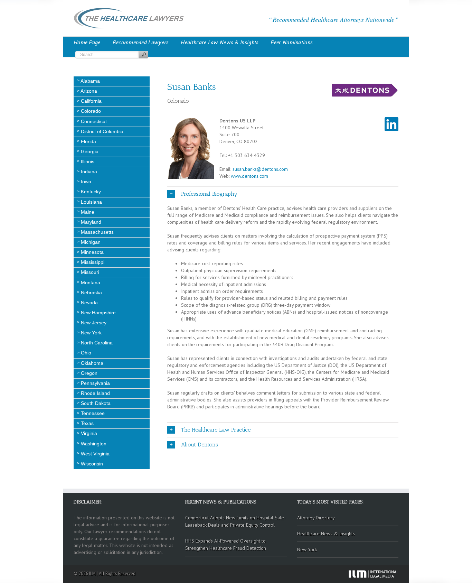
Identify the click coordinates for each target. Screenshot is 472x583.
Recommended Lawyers (141, 42)
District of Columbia (101, 131)
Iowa (85, 181)
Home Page (87, 42)
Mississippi (91, 262)
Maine (86, 212)
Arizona (88, 91)
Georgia (88, 151)
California (90, 101)
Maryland (90, 222)
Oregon (88, 373)
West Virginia (94, 453)
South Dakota (95, 403)
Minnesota (91, 252)
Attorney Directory (316, 518)
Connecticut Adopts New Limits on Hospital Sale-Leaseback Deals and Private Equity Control (235, 521)
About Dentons (199, 444)
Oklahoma (91, 363)
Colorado (90, 111)
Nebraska (90, 292)
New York (90, 332)
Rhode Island (94, 393)
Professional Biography (209, 194)
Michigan (90, 242)
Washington (92, 443)
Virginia (88, 433)
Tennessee (92, 413)
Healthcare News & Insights (326, 533)
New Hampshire (97, 312)
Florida (87, 141)
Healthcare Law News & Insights (219, 42)
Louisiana (90, 202)
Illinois (86, 161)
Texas (86, 423)
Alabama (89, 81)
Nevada (88, 302)
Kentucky (90, 191)
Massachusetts (96, 232)
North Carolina (96, 342)
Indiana (88, 171)
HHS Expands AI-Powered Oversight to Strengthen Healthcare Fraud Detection (225, 544)
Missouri (89, 272)
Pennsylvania (94, 383)
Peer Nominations (292, 42)
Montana (89, 282)
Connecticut (93, 121)
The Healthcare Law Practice (216, 429)
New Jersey (92, 322)
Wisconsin (91, 463)
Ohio (85, 352)
